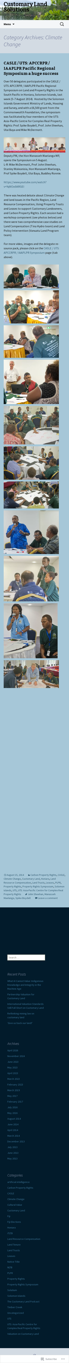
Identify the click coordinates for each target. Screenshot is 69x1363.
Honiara (45, 878)
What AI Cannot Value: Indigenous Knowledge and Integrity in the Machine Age (25, 984)
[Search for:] (62, 24)
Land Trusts (38, 882)
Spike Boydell (23, 898)
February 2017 (15, 1101)
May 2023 (12, 1067)
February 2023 (15, 1084)
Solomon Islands (16, 1295)
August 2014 (14, 1118)
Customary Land (31, 878)
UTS (15, 890)
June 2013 (12, 1152)
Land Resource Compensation (23, 1239)
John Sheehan (35, 894)
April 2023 (12, 1073)
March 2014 (13, 1135)
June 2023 (12, 1061)
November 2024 (16, 1056)
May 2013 (12, 1158)
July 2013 (12, 1147)
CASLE (61, 875)
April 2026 (12, 1050)
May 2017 (12, 1096)
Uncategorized (15, 1313)
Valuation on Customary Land (23, 1333)
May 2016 (12, 1113)
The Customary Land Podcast (23, 1301)
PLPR (58, 882)
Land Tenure (14, 1244)
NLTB (9, 1267)
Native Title (13, 1261)
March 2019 (13, 1090)
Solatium (12, 1290)
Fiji (8, 1216)
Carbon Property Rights (43, 875)
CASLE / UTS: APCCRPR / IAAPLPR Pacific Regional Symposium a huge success (31, 68)
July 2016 (12, 1107)
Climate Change (12, 878)
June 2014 (12, 1124)
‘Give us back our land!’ (20, 1023)
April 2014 (12, 1130)
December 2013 (16, 1141)
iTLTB (10, 1233)
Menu (7, 24)
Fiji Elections (14, 1221)
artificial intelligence (18, 1182)
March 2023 (13, 1078)
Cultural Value (14, 1204)
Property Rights (12, 886)
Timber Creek (14, 1307)
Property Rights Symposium (37, 886)
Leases (50, 882)
